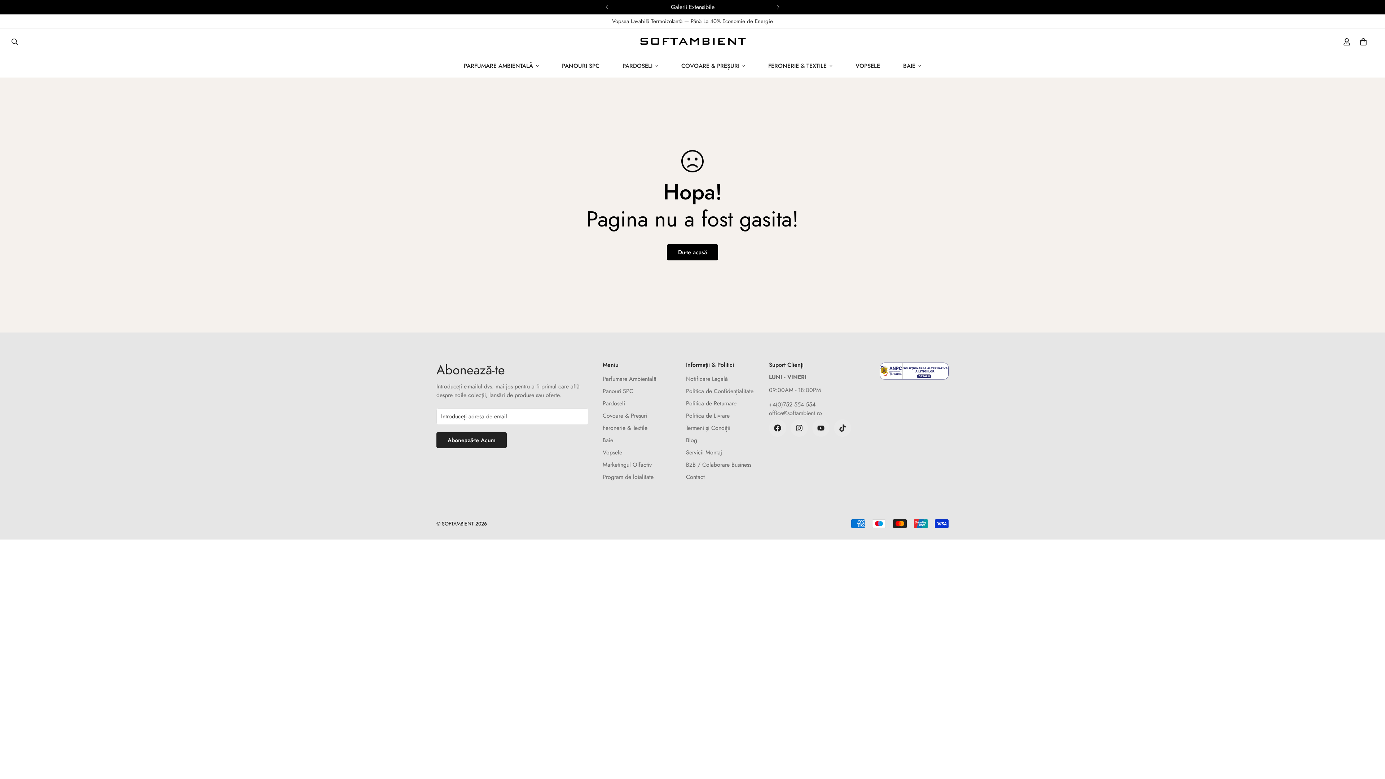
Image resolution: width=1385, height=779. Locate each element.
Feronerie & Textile (797, 66)
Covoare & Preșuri (710, 66)
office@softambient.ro (795, 413)
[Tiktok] (842, 428)
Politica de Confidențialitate (719, 391)
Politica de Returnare (711, 403)
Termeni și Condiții (708, 428)
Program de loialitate (628, 477)
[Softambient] (692, 41)
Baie (909, 66)
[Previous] (607, 7)
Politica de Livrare (708, 415)
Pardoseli (637, 66)
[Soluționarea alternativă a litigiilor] (914, 371)
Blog (691, 440)
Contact (695, 477)
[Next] (778, 7)
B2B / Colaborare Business (718, 465)
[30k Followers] (777, 428)
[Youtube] (821, 428)
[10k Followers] (799, 428)
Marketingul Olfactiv (627, 465)
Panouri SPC (580, 66)
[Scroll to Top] (1371, 739)
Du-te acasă (692, 252)
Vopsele (868, 66)
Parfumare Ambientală (498, 66)
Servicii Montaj (704, 452)
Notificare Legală (707, 379)
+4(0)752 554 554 (792, 404)
